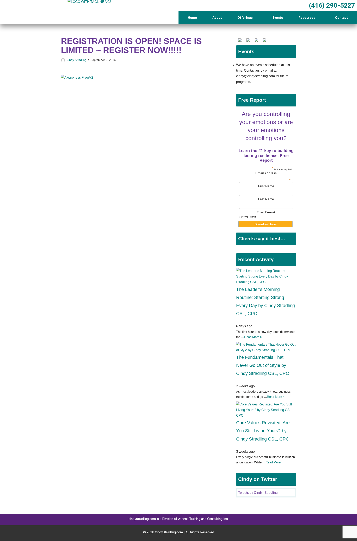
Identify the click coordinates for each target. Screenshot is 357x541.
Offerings (245, 18)
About (217, 18)
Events (278, 18)
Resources (307, 18)
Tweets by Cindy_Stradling (258, 492)
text (253, 217)
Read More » (253, 337)
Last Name (266, 199)
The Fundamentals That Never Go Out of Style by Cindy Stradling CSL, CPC (262, 365)
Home (192, 18)
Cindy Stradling (76, 59)
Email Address (273, 173)
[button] (247, 17)
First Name (266, 186)
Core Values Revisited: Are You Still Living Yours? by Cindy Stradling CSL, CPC (263, 430)
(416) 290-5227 (331, 5)
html (245, 217)
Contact (341, 18)
